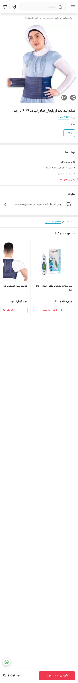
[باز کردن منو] (72, 7)
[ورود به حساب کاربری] (15, 7)
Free (69, 133)
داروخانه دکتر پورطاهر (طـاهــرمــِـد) (59, 18)
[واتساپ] (6, 662)
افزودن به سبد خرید (57, 675)
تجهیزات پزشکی (31, 18)
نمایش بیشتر (71, 179)
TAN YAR (63, 117)
